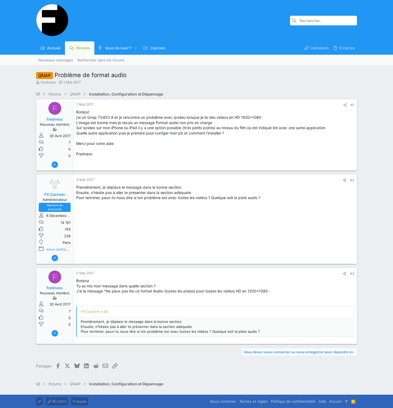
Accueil (335, 401)
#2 (352, 180)
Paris (67, 242)
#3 (352, 273)
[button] (135, 48)
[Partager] (345, 105)
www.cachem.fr (59, 249)
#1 (352, 105)
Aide (322, 401)
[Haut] (346, 401)
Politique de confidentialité (293, 401)
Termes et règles (253, 401)
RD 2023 (58, 401)
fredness (48, 82)
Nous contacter (223, 401)
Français (80, 401)
